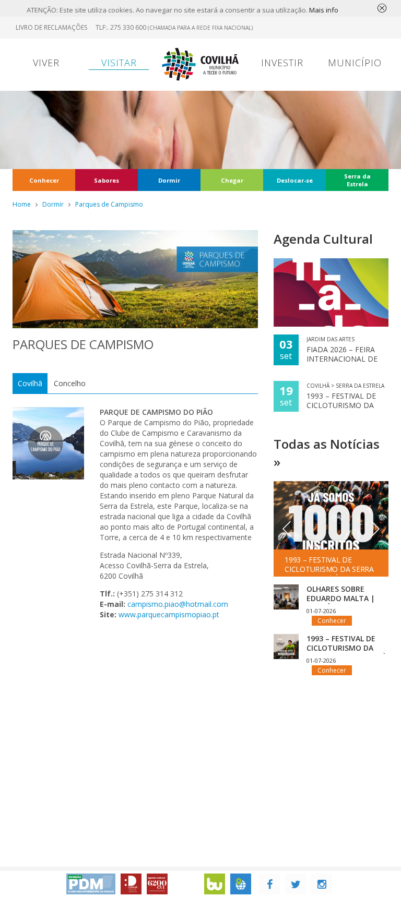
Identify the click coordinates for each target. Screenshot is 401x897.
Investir (282, 62)
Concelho (70, 383)
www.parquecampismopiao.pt (169, 614)
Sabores (106, 180)
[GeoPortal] (240, 884)
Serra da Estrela (357, 180)
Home (22, 204)
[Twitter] (295, 884)
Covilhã (30, 383)
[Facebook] (269, 884)
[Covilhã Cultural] (157, 884)
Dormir (169, 180)
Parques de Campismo (109, 204)
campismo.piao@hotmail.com (177, 604)
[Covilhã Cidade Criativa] (131, 884)
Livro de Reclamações (51, 27)
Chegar (232, 180)
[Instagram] (321, 884)
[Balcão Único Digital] (214, 884)
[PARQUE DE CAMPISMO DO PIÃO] (48, 443)
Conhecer (44, 180)
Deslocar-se (295, 180)
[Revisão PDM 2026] (90, 884)
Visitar (119, 62)
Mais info (323, 10)
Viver (46, 62)
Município (355, 62)
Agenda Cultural (323, 238)
